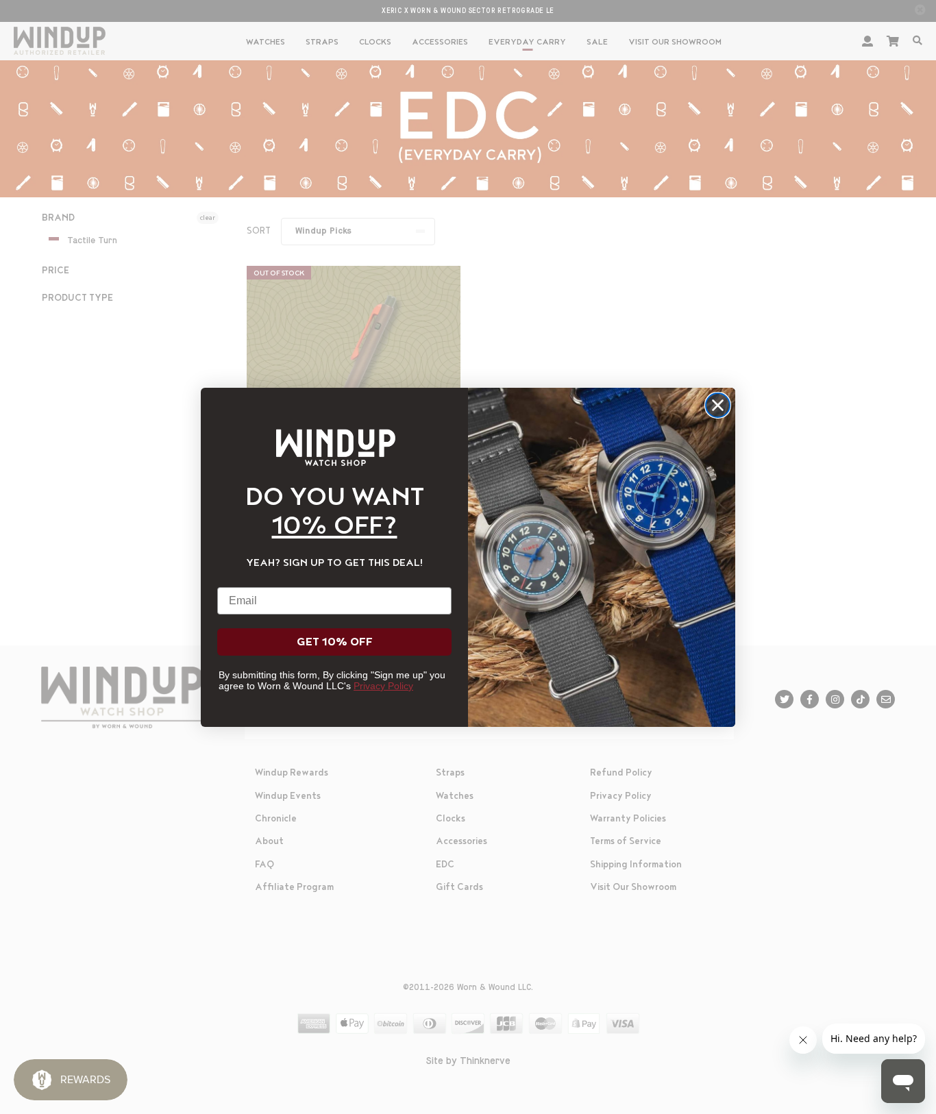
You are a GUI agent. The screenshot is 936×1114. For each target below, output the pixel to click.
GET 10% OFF (335, 642)
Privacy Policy (383, 685)
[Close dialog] (718, 405)
